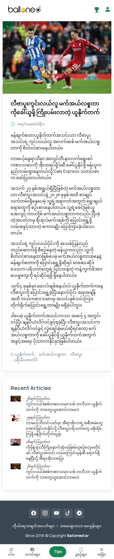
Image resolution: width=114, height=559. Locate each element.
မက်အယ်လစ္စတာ (52, 354)
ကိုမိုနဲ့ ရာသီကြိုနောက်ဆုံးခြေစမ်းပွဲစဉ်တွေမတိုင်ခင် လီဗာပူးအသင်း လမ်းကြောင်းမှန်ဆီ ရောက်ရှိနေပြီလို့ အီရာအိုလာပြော (63, 453)
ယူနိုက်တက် (24, 354)
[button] (8, 26)
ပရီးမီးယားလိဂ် (26, 359)
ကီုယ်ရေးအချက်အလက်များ (33, 525)
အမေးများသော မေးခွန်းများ (81, 525)
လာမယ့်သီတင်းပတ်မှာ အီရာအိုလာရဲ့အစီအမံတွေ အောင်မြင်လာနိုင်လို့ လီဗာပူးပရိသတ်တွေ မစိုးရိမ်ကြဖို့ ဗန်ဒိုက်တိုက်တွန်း (64, 428)
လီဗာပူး (76, 354)
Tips (58, 551)
